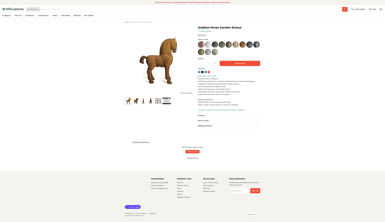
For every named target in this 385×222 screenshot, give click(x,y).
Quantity (201, 59)
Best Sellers (66, 15)
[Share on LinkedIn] (205, 72)
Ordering (180, 191)
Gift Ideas (77, 15)
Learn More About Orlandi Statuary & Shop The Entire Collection (221, 110)
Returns (179, 194)
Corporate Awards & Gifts (159, 183)
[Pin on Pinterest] (209, 72)
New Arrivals (89, 15)
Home (127, 22)
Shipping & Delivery (183, 197)
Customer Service (183, 185)
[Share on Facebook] (199, 72)
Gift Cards (206, 188)
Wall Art (18, 15)
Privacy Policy (129, 213)
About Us (180, 183)
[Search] (345, 9)
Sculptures (7, 15)
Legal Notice (152, 213)
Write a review (192, 152)
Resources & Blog (209, 191)
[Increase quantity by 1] (215, 63)
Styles (55, 15)
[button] (373, 9)
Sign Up (255, 190)
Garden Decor (43, 15)
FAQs (179, 188)
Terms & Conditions (140, 213)
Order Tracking (208, 185)
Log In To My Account (210, 183)
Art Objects (29, 15)
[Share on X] (202, 72)
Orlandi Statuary (206, 31)
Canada (252, 214)
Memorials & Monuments (159, 188)
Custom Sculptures (157, 185)
